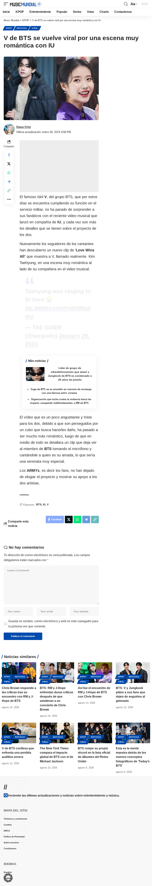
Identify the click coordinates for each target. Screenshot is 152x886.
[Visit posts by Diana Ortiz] (9, 129)
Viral (35, 28)
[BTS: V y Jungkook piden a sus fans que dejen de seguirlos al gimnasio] (133, 664)
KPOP (9, 28)
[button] (7, 4)
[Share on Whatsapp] (8, 172)
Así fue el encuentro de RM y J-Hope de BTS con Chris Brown (94, 684)
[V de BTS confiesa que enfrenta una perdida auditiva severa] (19, 724)
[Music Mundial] (26, 4)
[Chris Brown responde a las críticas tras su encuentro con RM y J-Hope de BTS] (19, 664)
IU (44, 504)
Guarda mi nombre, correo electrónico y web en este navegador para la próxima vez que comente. (53, 615)
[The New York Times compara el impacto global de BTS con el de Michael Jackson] (57, 724)
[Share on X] (8, 163)
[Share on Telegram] (8, 181)
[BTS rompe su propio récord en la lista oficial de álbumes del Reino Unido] (95, 724)
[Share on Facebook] (8, 154)
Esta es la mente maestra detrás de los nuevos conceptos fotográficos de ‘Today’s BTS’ (133, 748)
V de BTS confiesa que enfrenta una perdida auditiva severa (18, 744)
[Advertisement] (59, 166)
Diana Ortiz (23, 126)
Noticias (22, 28)
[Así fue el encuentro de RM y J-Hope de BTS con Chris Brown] (95, 664)
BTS (38, 504)
